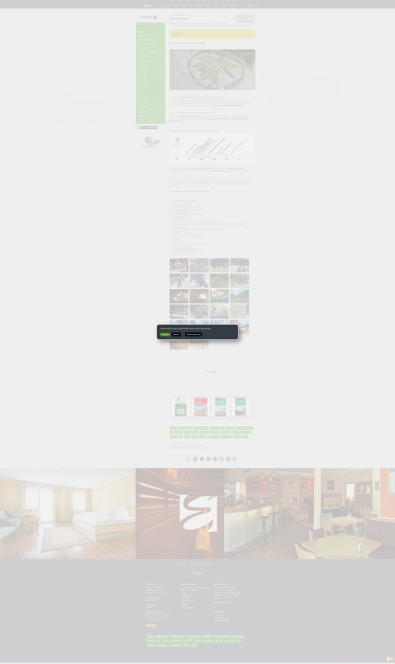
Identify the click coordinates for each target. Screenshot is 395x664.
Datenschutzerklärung (194, 334)
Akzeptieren (165, 334)
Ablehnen (176, 334)
